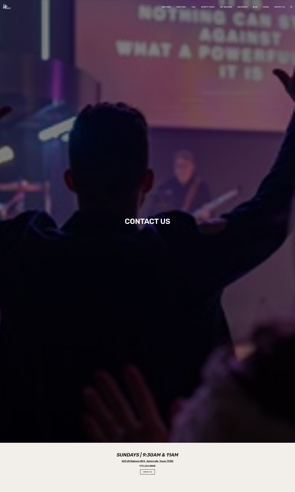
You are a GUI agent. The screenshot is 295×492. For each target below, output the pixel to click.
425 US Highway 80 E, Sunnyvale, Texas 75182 (147, 461)
